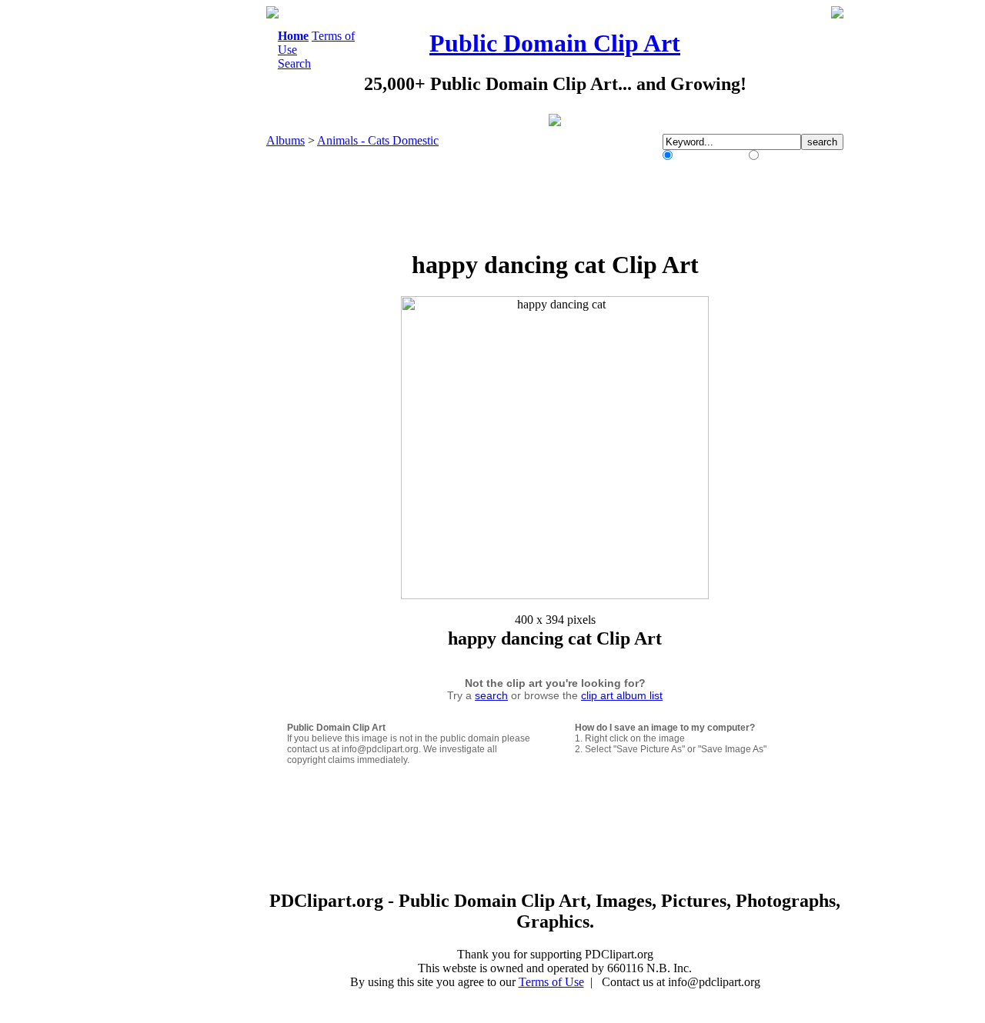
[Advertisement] (203, 237)
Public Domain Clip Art (554, 43)
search (491, 695)
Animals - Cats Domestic (378, 140)
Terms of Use (551, 981)
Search (294, 63)
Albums (285, 140)
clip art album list (622, 695)
